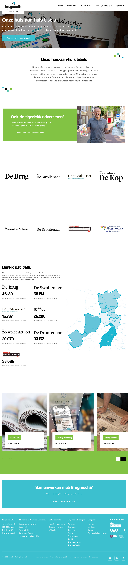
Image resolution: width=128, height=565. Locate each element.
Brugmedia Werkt (74, 545)
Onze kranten (72, 527)
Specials (70, 539)
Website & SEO (24, 530)
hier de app (74, 80)
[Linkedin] (123, 558)
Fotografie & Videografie (27, 533)
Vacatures (91, 527)
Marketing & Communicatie (67, 6)
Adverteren (71, 524)
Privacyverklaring (55, 557)
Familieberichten (73, 536)
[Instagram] (117, 558)
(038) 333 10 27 (7, 530)
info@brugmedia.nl (8, 533)
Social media (23, 527)
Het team (91, 524)
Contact (90, 530)
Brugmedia (118, 6)
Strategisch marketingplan (27, 524)
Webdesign (52, 530)
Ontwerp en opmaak (56, 527)
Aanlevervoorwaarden (42, 557)
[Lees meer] (16, 176)
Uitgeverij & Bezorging (102, 6)
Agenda (70, 533)
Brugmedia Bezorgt (74, 542)
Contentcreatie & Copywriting (29, 536)
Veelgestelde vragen (66, 557)
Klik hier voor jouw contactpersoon (30, 132)
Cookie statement (94, 557)
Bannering (71, 530)
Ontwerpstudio (85, 6)
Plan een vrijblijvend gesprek (18, 38)
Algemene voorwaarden (80, 557)
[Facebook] (110, 558)
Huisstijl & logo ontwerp (57, 524)
